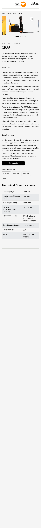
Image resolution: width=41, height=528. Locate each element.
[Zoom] (31, 19)
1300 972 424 (35, 5)
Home (3, 13)
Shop (9, 13)
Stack (14, 13)
